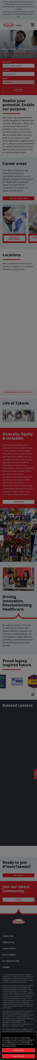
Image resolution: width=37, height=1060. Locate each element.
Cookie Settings (18, 1050)
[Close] (34, 1035)
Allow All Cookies (18, 1056)
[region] (18, 1046)
